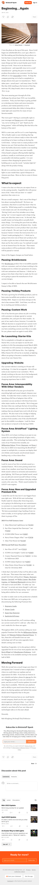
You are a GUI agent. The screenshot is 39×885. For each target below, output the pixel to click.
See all (5, 844)
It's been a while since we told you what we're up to (14, 820)
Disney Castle (9, 609)
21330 (29, 565)
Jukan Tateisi (18, 45)
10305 (31, 553)
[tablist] (10, 777)
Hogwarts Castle (11, 606)
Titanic (26, 577)
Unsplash (27, 45)
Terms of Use (28, 746)
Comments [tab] (6, 777)
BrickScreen (9, 264)
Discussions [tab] (16, 800)
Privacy (28, 870)
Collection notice (19, 872)
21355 (31, 525)
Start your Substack (14, 876)
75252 (8, 531)
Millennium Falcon (8, 445)
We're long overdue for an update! (13, 808)
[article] (19, 809)
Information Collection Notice (20, 748)
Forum (17, 120)
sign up (28, 677)
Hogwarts (24, 445)
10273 (28, 556)
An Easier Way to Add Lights (13, 831)
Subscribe (28, 2)
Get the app (29, 876)
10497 (28, 562)
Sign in (35, 2)
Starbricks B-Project (12, 616)
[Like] (3, 17)
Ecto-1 (34, 445)
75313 (24, 549)
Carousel (11, 579)
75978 (31, 537)
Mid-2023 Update (9, 805)
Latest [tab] (9, 800)
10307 (25, 534)
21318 (23, 541)
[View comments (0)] (8, 17)
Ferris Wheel (6, 652)
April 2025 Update (9, 817)
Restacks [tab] (14, 777)
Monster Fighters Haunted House (22, 635)
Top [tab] (4, 800)
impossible (17, 76)
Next (32, 763)
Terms (34, 870)
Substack (10, 881)
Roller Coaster (23, 579)
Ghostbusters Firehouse (22, 652)
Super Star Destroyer (12, 613)
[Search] (35, 800)
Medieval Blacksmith (18, 582)
